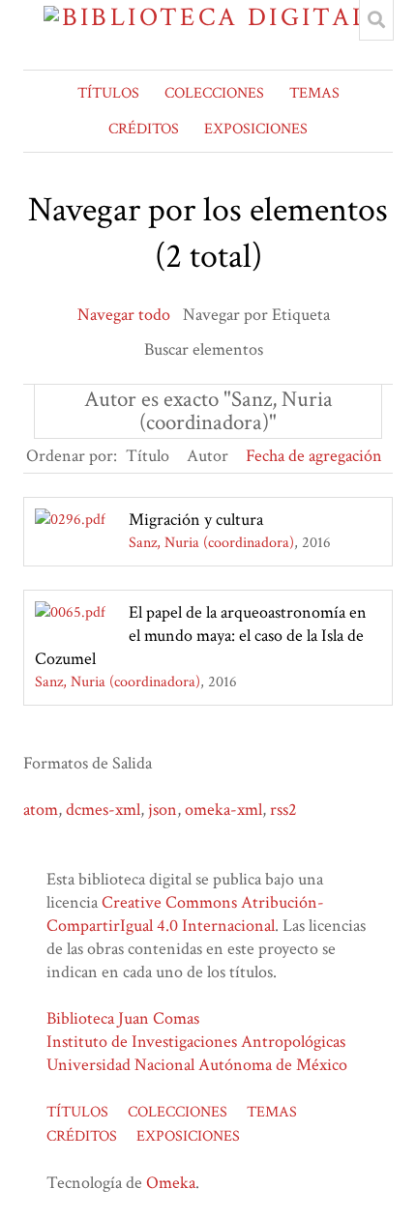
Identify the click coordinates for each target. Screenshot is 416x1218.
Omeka (170, 1183)
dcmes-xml (103, 809)
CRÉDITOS (143, 129)
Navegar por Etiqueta (256, 315)
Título (147, 456)
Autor (207, 456)
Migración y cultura (196, 519)
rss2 (283, 809)
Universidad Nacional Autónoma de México (196, 1065)
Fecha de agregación (314, 456)
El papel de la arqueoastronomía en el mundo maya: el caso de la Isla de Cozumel (201, 635)
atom (40, 809)
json (162, 809)
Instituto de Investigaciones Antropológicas (195, 1041)
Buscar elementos (203, 349)
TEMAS (314, 93)
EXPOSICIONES (256, 129)
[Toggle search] (376, 20)
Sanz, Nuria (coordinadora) (211, 543)
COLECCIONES (214, 93)
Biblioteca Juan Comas (122, 1018)
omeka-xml (223, 809)
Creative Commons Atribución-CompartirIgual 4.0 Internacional (185, 914)
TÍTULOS (108, 93)
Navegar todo (123, 315)
